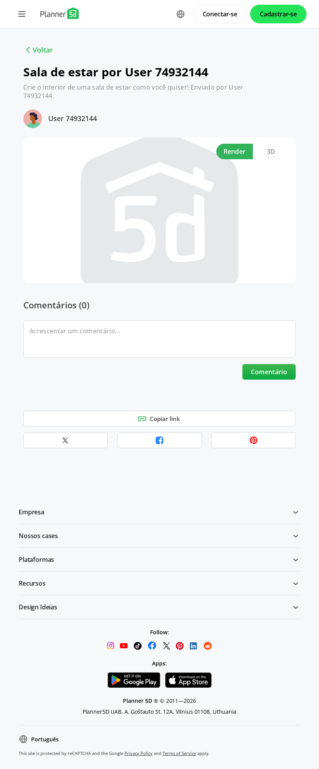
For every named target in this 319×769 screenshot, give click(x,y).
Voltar (43, 50)
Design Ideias (38, 607)
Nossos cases (38, 535)
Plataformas (36, 559)
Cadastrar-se (278, 14)
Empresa (31, 512)
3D (271, 151)
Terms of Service (179, 753)
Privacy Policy (138, 753)
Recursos (32, 583)
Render (235, 151)
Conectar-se (220, 14)
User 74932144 (72, 118)
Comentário (269, 372)
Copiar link (165, 418)
